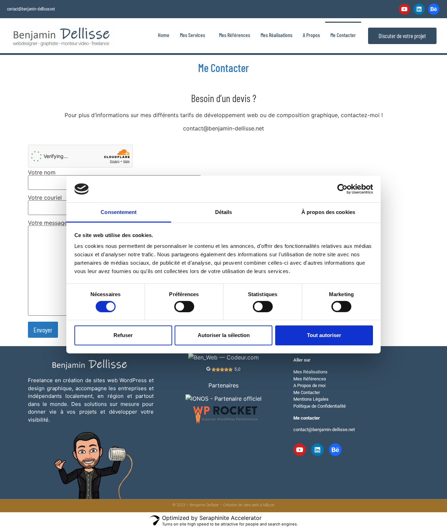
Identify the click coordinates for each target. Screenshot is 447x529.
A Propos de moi (309, 385)
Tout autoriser (324, 335)
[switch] (184, 306)
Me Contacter (343, 34)
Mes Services (192, 34)
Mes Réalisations (276, 34)
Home (163, 34)
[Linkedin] (419, 9)
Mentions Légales (311, 399)
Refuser (123, 335)
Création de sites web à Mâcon (248, 505)
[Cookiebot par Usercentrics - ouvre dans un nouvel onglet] (342, 189)
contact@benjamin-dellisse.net (31, 9)
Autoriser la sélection (224, 335)
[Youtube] (404, 9)
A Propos (311, 34)
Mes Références (234, 34)
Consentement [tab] (119, 212)
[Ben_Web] (223, 357)
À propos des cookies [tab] (328, 212)
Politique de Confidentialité (319, 406)
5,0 (237, 369)
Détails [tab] (223, 212)
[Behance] (433, 9)
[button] (194, 35)
